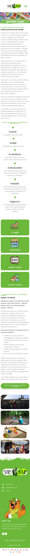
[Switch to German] (3, 550)
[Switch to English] (15, 550)
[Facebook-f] (3, 534)
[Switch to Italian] (9, 550)
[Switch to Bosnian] (17, 550)
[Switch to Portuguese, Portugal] (26, 550)
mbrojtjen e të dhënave (17, 540)
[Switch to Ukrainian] (16, 552)
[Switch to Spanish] (13, 552)
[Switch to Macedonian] (20, 550)
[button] (26, 6)
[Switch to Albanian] (12, 550)
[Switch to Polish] (23, 550)
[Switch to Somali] (10, 552)
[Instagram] (6, 534)
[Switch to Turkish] (19, 552)
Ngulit (6, 540)
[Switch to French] (6, 550)
